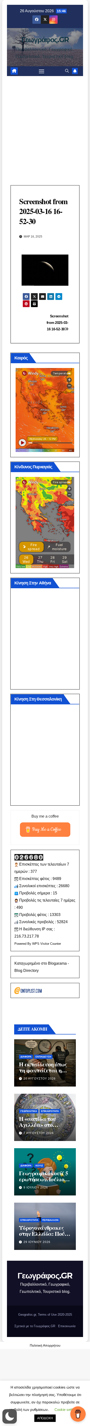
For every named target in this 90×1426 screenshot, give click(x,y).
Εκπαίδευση (43, 1056)
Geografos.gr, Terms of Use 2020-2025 (45, 1314)
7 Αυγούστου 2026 (39, 1133)
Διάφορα (25, 1056)
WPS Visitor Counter (46, 943)
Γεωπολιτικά (28, 1111)
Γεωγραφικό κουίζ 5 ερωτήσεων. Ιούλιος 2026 (43, 1179)
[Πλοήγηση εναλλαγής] (41, 71)
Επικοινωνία (67, 1326)
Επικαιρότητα (50, 1111)
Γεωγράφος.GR (45, 39)
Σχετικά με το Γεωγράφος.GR (34, 1326)
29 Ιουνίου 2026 (37, 1242)
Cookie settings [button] (66, 1410)
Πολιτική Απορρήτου (45, 1345)
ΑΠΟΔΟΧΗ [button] (45, 1418)
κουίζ (39, 1165)
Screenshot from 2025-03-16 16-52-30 (57, 322)
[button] (67, 71)
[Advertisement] (45, 123)
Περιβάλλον (50, 1220)
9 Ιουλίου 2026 (36, 1187)
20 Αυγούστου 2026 (40, 1078)
